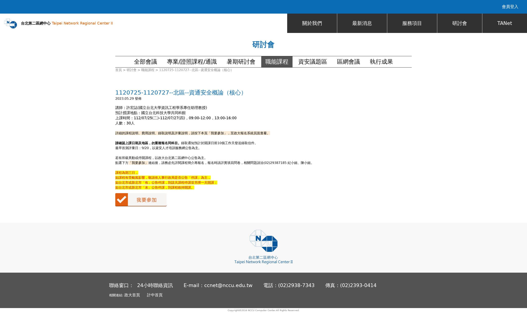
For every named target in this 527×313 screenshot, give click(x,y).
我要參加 (141, 199)
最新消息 (362, 23)
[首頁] (10, 23)
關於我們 (312, 23)
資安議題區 (312, 61)
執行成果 (381, 61)
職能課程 (276, 61)
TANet (504, 23)
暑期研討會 (241, 61)
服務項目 (412, 23)
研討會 (459, 23)
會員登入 (510, 6)
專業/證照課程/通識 (192, 61)
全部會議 (145, 61)
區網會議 (348, 61)
